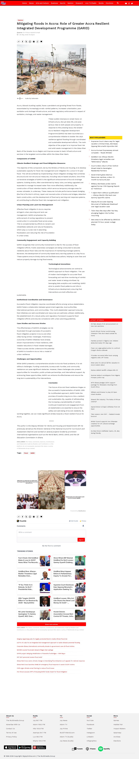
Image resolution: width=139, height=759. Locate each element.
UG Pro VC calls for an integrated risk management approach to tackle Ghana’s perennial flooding (48, 642)
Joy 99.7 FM (37, 720)
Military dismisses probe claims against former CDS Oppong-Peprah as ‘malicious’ (105, 186)
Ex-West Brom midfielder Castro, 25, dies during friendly (105, 433)
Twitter (89, 729)
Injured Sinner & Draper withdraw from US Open (105, 409)
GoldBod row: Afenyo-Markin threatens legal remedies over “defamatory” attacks (103, 159)
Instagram (91, 733)
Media (101, 3)
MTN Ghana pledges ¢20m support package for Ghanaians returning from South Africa (104, 386)
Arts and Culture (42, 3)
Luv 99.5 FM (38, 737)
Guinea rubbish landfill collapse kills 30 (104, 371)
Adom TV (63, 724)
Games (116, 720)
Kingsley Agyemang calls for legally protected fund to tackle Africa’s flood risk (42, 639)
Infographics (91, 741)
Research (79, 3)
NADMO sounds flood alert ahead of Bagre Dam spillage (35, 650)
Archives (117, 737)
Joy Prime (64, 729)
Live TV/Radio (90, 3)
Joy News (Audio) (66, 741)
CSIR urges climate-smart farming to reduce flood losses (35, 668)
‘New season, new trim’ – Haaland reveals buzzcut (105, 416)
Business (54, 3)
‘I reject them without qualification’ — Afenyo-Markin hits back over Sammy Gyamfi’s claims (105, 195)
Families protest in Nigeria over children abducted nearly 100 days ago (104, 343)
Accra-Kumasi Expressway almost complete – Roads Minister (104, 151)
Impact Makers (119, 729)
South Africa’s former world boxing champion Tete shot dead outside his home (104, 334)
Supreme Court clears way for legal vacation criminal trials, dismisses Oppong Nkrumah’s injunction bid (105, 143)
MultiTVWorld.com (67, 733)
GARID (32, 453)
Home (24, 3)
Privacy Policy (11, 737)
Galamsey (117, 733)
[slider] (42, 507)
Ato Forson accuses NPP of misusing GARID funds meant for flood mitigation (42, 672)
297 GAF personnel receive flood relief (30, 657)
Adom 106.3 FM (39, 724)
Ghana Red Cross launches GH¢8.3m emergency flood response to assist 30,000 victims (46, 664)
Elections (109, 3)
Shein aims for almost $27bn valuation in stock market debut (105, 365)
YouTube (90, 720)
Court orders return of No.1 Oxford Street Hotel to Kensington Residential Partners (104, 168)
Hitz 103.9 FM (38, 729)
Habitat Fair (118, 724)
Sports (62, 3)
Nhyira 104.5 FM (39, 741)
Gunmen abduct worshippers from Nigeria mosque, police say (105, 377)
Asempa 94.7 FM (39, 733)
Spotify (106, 749)
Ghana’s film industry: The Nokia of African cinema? (105, 402)
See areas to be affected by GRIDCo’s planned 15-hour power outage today (105, 222)
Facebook (90, 724)
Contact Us (10, 729)
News (31, 3)
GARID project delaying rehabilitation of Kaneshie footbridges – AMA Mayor (41, 653)
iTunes (93, 749)
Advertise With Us (13, 724)
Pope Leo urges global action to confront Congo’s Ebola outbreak (105, 350)
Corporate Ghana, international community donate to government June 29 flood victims (45, 646)
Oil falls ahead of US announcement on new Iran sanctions (104, 326)
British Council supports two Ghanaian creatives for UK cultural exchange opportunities (104, 425)
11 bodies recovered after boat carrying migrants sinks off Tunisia (104, 358)
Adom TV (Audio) (66, 737)
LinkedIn (90, 737)
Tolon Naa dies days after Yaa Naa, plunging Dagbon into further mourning (104, 213)
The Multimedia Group (15, 720)
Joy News (63, 720)
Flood (26, 453)
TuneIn (79, 749)
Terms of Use (11, 733)
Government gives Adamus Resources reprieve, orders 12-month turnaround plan (103, 177)
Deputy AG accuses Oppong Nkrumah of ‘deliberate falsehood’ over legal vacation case (104, 204)
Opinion (70, 3)
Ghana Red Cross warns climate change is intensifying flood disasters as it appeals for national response (51, 661)
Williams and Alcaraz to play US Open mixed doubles (104, 394)
